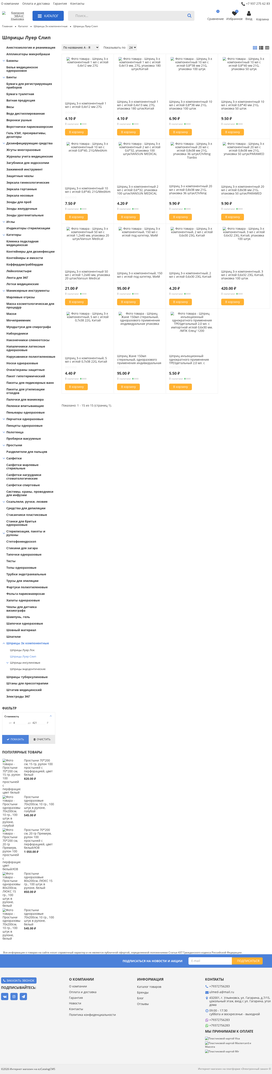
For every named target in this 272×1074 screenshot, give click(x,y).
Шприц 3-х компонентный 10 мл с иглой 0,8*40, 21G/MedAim (87, 190)
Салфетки (14, 458)
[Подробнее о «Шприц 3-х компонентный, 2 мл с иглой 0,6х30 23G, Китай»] (192, 235)
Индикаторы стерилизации (28, 228)
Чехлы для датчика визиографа (21, 608)
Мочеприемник (18, 320)
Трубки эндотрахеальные (26, 574)
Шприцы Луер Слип (23, 656)
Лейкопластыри (18, 271)
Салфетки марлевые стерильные (22, 466)
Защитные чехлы (20, 176)
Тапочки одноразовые (23, 554)
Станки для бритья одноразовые (21, 523)
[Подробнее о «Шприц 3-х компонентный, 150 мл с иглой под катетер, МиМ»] (140, 235)
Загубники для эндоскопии (27, 163)
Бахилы (12, 61)
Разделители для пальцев (26, 452)
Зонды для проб (18, 202)
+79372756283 (219, 1020)
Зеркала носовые (19, 195)
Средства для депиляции (25, 508)
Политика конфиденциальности (92, 1015)
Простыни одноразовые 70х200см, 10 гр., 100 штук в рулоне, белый (39, 917)
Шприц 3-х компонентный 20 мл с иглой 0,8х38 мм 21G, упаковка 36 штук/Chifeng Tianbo (190, 191)
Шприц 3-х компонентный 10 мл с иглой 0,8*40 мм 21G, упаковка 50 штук (242, 105)
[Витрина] (255, 48)
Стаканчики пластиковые (26, 515)
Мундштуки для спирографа (28, 327)
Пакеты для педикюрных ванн (30, 383)
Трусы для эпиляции (22, 581)
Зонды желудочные (21, 209)
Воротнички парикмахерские (29, 127)
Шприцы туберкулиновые (27, 677)
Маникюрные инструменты (28, 291)
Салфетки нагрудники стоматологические (23, 476)
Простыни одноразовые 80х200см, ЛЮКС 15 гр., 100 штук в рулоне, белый (38, 880)
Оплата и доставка (36, 4)
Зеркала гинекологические (27, 182)
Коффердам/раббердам (24, 264)
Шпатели (13, 637)
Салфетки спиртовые (23, 485)
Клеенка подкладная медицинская (22, 243)
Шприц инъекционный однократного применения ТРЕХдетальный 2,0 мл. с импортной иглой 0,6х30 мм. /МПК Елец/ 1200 (191, 362)
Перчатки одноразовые (24, 419)
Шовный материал (21, 630)
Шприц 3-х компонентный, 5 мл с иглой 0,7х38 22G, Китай (86, 359)
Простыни (14, 445)
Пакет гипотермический (25, 376)
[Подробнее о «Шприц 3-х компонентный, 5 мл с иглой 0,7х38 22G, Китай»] (88, 320)
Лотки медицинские (22, 284)
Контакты (77, 4)
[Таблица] (267, 48)
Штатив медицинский (24, 690)
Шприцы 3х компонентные (27, 643)
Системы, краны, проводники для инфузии (29, 493)
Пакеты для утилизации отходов (25, 391)
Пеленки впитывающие (25, 406)
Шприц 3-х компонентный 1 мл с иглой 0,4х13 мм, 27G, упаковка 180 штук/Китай (137, 105)
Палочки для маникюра (25, 399)
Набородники (17, 333)
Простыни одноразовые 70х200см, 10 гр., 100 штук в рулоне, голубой (39, 804)
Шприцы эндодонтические (27, 669)
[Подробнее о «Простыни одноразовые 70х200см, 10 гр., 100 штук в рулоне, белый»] (11, 938)
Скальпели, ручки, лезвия (26, 502)
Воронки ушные (19, 120)
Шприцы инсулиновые (25, 662)
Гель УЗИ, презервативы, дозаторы (26, 135)
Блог (140, 998)
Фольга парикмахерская (25, 594)
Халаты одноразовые (23, 600)
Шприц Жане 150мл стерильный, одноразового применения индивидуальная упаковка (139, 361)
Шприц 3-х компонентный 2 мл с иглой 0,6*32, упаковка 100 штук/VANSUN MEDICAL (137, 189)
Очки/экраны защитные (25, 370)
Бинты (11, 77)
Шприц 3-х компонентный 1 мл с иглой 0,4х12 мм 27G (85, 105)
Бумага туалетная (20, 94)
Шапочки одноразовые (24, 623)
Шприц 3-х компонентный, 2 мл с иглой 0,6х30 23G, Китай (190, 275)
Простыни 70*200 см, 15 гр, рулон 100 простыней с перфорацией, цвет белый (38, 767)
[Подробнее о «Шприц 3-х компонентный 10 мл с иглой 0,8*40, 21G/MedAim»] (88, 150)
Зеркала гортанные (21, 189)
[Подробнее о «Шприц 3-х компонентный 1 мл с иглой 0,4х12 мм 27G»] (88, 65)
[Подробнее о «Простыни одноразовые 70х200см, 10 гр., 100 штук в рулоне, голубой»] (11, 825)
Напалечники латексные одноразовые (25, 348)
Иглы (10, 222)
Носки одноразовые (22, 363)
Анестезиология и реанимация (30, 47)
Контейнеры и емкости (24, 258)
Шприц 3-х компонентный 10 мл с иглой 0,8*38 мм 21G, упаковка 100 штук (190, 105)
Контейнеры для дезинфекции (30, 251)
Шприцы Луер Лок (22, 650)
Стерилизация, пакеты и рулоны (25, 533)
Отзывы (143, 1004)
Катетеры (13, 235)
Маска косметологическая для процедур (30, 305)
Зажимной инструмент (24, 169)
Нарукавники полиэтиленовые (30, 357)
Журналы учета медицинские (29, 156)
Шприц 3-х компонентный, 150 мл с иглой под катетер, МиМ (139, 275)
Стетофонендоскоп (21, 541)
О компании (10, 4)
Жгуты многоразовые (23, 150)
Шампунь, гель (18, 617)
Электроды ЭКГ (18, 696)
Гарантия (60, 4)
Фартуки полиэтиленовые (27, 587)
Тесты (11, 561)
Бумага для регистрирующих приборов (29, 85)
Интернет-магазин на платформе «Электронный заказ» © (234, 1069)
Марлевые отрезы (20, 297)
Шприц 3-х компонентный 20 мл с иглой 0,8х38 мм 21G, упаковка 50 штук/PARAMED (242, 189)
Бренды (143, 992)
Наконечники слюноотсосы (28, 340)
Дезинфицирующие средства (29, 143)
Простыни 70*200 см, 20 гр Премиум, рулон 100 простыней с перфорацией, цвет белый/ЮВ (38, 839)
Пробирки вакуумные (23, 439)
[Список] (261, 48)
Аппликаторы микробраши (28, 54)
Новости (75, 1003)
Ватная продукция (20, 100)
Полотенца (14, 432)
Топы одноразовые (21, 568)
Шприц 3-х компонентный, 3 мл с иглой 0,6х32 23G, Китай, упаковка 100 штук (242, 274)
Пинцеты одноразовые (24, 426)
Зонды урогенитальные (25, 215)
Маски (11, 314)
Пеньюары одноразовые (25, 412)
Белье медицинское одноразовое (22, 69)
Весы (10, 107)
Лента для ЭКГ (17, 278)
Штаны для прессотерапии (27, 683)
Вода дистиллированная (25, 113)
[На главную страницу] (13, 15)
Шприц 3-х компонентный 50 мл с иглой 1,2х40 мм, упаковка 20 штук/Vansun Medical (87, 274)
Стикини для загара (22, 548)
